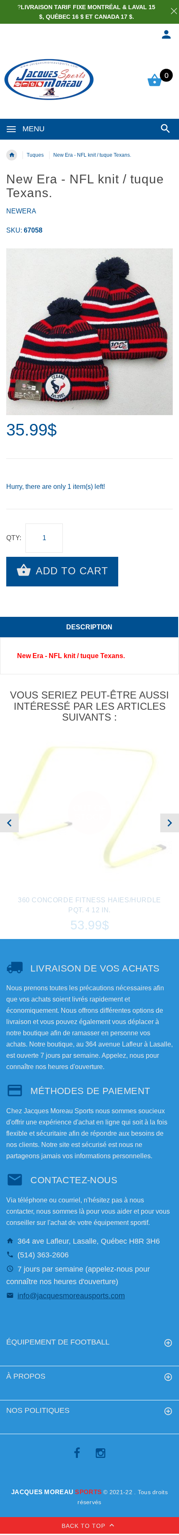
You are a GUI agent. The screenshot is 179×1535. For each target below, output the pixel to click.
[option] (89, 331)
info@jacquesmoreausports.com (71, 1296)
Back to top (84, 1525)
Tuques (35, 155)
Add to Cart (70, 570)
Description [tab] (89, 627)
